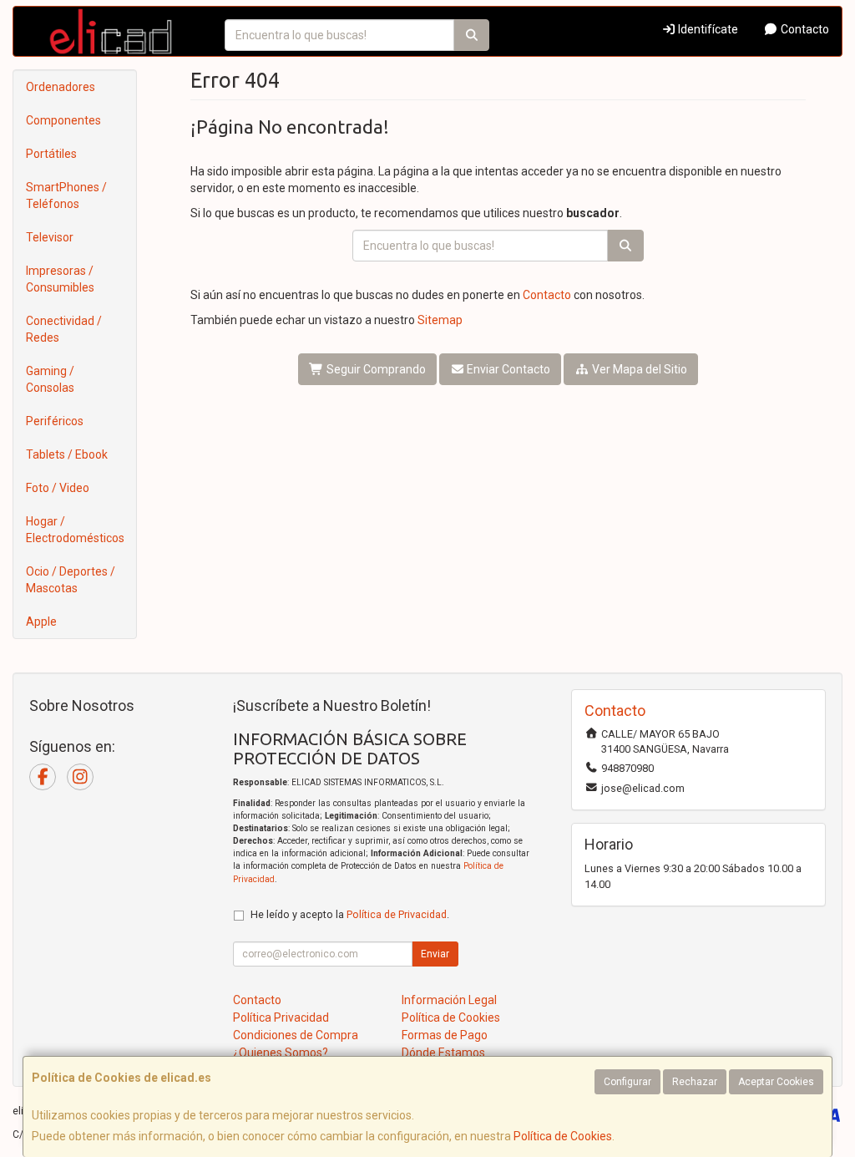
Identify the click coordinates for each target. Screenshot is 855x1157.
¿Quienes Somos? (280, 1052)
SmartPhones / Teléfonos (66, 195)
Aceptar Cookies (776, 1082)
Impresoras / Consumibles (60, 279)
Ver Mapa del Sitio (638, 369)
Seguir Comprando (375, 369)
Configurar (627, 1082)
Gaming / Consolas (50, 379)
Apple (41, 621)
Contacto (803, 29)
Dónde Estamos (443, 1052)
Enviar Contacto (507, 369)
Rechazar (694, 1082)
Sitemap (440, 320)
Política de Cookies (563, 1136)
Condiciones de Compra (295, 1035)
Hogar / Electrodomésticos (75, 530)
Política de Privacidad (397, 914)
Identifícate (706, 29)
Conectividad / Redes (64, 329)
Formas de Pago (445, 1035)
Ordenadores (60, 87)
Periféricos (54, 421)
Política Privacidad (281, 1017)
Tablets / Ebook (67, 454)
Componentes (63, 120)
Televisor (49, 237)
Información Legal (449, 1000)
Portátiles (51, 153)
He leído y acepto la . (349, 914)
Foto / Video (57, 488)
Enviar (435, 954)
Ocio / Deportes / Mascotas (70, 580)
